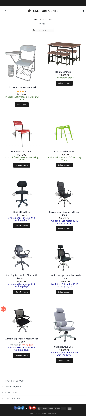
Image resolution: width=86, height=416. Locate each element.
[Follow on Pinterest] (30, 408)
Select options (64, 83)
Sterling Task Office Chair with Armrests (21, 277)
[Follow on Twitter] (23, 408)
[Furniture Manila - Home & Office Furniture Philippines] (43, 11)
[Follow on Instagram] (19, 408)
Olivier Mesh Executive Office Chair (64, 213)
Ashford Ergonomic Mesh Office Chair (21, 340)
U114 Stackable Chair (21, 151)
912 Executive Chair (64, 346)
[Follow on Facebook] (15, 408)
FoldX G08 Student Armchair (22, 87)
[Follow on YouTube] (34, 408)
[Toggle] (2, 381)
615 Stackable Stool (64, 151)
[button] (6, 11)
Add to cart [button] (21, 105)
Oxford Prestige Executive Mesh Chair (64, 277)
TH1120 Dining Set (64, 71)
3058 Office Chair (22, 212)
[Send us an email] (26, 408)
